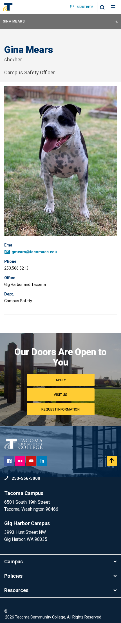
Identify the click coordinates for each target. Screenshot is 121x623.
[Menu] (113, 7)
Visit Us (60, 395)
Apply (60, 380)
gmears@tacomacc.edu (34, 252)
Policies (13, 576)
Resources (16, 590)
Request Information (60, 409)
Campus (13, 561)
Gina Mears (14, 21)
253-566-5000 (25, 478)
